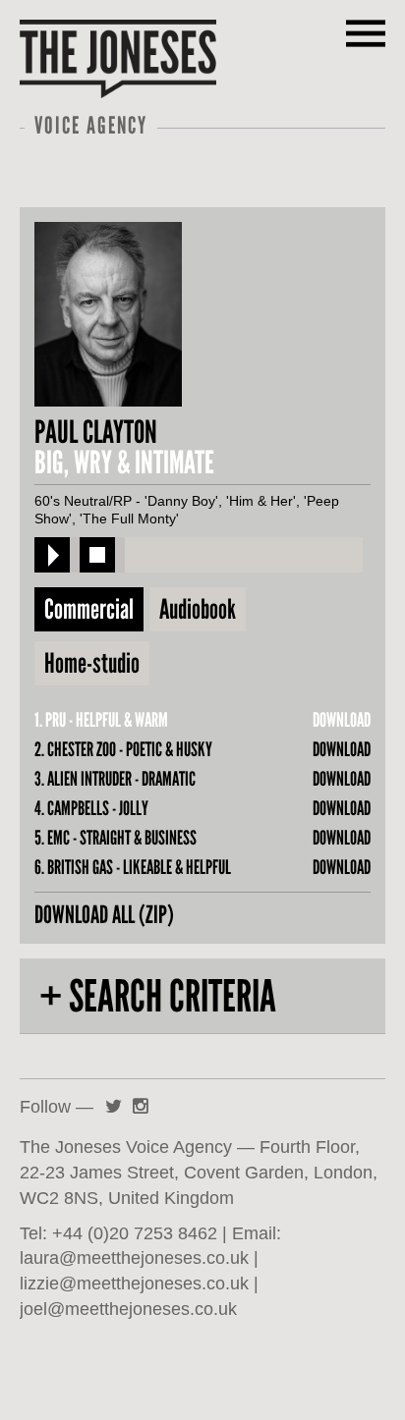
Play (52, 555)
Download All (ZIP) (104, 914)
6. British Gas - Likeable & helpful (132, 867)
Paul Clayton (95, 432)
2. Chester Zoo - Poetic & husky (123, 749)
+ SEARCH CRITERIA (157, 995)
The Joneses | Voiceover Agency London (118, 59)
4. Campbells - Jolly (91, 808)
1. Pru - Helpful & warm (101, 720)
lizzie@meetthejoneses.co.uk (134, 1283)
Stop (97, 555)
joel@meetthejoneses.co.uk (128, 1308)
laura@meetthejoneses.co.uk (134, 1257)
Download (342, 720)
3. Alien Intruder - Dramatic (115, 779)
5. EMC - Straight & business (115, 837)
